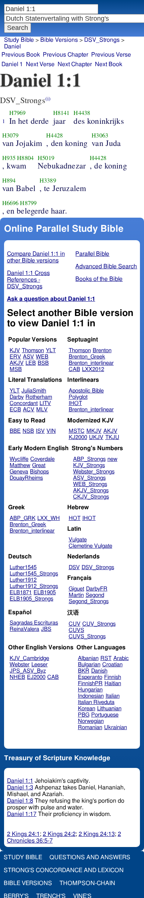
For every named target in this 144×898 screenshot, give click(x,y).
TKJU (112, 437)
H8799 (28, 203)
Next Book (108, 64)
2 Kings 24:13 (97, 834)
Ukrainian (115, 727)
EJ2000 (36, 677)
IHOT (75, 403)
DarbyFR (96, 589)
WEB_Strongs (90, 484)
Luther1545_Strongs (34, 573)
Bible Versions (59, 40)
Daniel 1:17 (22, 814)
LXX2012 (93, 369)
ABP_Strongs (89, 459)
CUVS (76, 630)
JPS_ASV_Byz (28, 671)
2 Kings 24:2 (59, 834)
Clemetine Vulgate (90, 546)
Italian (113, 696)
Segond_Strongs (89, 601)
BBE (15, 431)
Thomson (33, 350)
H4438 (81, 113)
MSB (16, 369)
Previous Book (20, 55)
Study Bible (19, 40)
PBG (83, 715)
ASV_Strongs (89, 478)
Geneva (19, 471)
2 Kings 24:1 (23, 834)
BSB (43, 363)
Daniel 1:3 (20, 787)
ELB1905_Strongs (31, 599)
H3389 (48, 180)
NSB (28, 431)
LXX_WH (48, 518)
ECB (15, 409)
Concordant (24, 403)
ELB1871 (21, 592)
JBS (46, 629)
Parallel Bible (92, 254)
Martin (76, 595)
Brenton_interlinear (91, 363)
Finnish (112, 677)
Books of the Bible (99, 279)
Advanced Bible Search (106, 266)
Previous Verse (111, 55)
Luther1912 (23, 580)
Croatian (112, 664)
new (112, 459)
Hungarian (90, 690)
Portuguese (105, 715)
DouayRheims (26, 478)
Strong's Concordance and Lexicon (64, 870)
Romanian (90, 727)
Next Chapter (75, 64)
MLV (42, 409)
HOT (74, 518)
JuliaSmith (33, 391)
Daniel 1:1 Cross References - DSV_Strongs (28, 279)
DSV (74, 567)
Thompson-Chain (87, 883)
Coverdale (42, 459)
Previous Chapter (65, 55)
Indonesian (91, 696)
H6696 (10, 203)
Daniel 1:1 (20, 781)
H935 (9, 158)
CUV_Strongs (99, 624)
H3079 (10, 135)
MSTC (77, 431)
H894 (9, 180)
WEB (42, 357)
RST (106, 658)
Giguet (76, 589)
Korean (86, 708)
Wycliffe (19, 459)
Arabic (121, 658)
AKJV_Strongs (91, 490)
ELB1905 (45, 592)
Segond (95, 595)
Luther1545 (23, 567)
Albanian (88, 658)
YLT (51, 350)
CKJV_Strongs (91, 497)
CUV (74, 624)
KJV (15, 350)
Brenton (102, 350)
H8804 (25, 158)
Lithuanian (109, 708)
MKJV (94, 431)
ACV (28, 409)
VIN (51, 431)
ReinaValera (24, 629)
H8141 (61, 113)
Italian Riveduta (96, 702)
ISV (40, 431)
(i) (48, 98)
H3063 (100, 135)
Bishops (39, 471)
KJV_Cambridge (29, 658)
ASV (28, 357)
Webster (20, 664)
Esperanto (90, 677)
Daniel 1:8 (20, 801)
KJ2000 (78, 437)
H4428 (54, 135)
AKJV (17, 363)
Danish (99, 671)
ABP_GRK (22, 518)
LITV (45, 403)
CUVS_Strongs (87, 636)
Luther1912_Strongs (34, 586)
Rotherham (38, 397)
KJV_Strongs (89, 465)
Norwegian (91, 721)
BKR (83, 671)
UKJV (96, 437)
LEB (30, 363)
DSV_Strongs (98, 567)
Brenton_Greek (87, 357)
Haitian (112, 683)
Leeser (39, 664)
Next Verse (40, 64)
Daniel (12, 47)
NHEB (17, 677)
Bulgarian (89, 664)
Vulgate (78, 539)
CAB (74, 369)
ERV (15, 357)
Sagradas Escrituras (34, 623)
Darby (17, 397)
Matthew (20, 465)
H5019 (46, 158)
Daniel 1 (12, 64)
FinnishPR (90, 683)
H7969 (17, 113)
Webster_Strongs (93, 471)
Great (38, 465)
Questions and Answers (89, 857)
